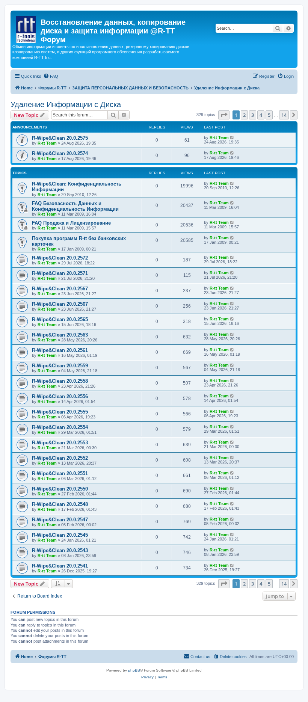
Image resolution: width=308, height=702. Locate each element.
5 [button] (269, 115)
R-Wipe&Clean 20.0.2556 (60, 396)
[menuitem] (50, 76)
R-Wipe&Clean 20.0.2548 (60, 504)
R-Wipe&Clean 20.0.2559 (60, 365)
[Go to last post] (232, 137)
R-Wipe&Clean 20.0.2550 (60, 489)
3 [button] (252, 115)
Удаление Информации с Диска (66, 104)
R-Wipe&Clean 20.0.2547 (60, 519)
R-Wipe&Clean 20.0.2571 (60, 273)
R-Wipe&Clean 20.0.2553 (60, 442)
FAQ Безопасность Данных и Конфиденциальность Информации (75, 206)
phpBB (134, 670)
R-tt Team (47, 143)
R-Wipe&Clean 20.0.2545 (60, 535)
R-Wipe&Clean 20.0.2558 (60, 381)
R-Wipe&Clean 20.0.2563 (60, 335)
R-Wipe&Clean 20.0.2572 (60, 258)
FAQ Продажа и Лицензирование (71, 223)
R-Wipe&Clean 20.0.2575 (60, 138)
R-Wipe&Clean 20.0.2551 (60, 473)
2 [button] (244, 115)
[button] (223, 114)
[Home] (26, 28)
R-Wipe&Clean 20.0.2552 (60, 458)
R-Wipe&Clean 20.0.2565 (60, 319)
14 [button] (284, 115)
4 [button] (261, 115)
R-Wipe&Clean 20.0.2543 (60, 550)
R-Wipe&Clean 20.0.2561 (60, 350)
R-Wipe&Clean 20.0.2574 (60, 153)
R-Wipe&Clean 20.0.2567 (60, 288)
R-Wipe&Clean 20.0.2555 (60, 412)
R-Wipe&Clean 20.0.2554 (60, 427)
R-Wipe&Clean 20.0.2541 (60, 566)
